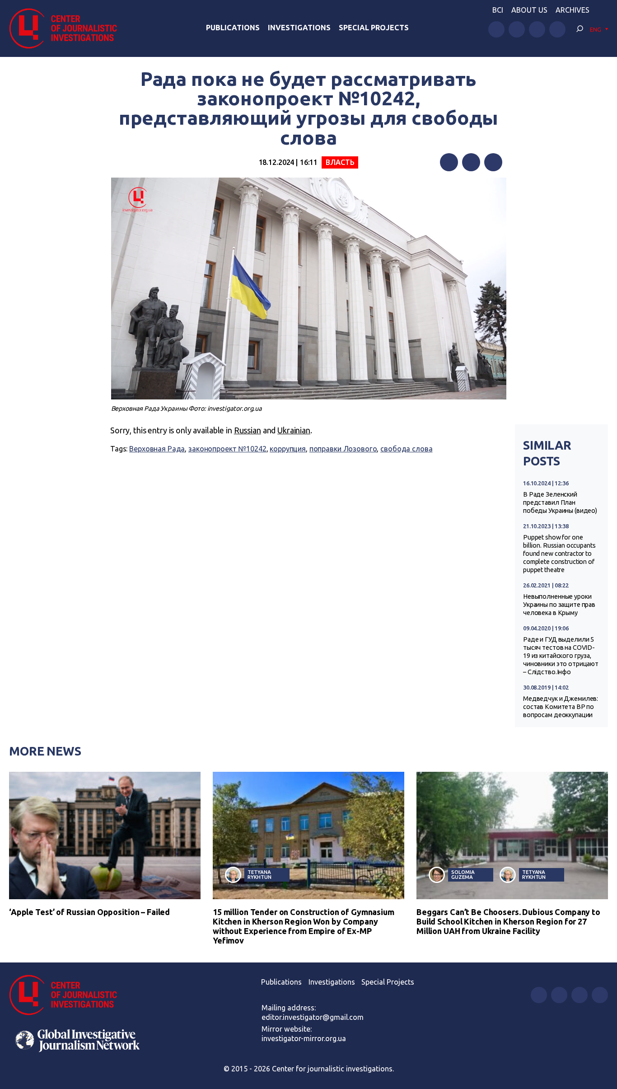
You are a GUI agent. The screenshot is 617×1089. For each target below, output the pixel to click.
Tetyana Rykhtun (259, 874)
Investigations (299, 27)
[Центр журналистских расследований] (67, 28)
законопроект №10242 (227, 449)
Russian (247, 430)
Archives (572, 10)
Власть (340, 162)
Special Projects (374, 27)
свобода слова (406, 449)
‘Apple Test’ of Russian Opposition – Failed (89, 911)
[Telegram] (493, 162)
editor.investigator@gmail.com (313, 1017)
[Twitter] (471, 162)
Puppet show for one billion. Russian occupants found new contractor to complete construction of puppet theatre (559, 553)
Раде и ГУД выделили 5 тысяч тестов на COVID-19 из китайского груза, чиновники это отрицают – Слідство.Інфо (560, 656)
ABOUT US (529, 10)
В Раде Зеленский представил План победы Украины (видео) (560, 502)
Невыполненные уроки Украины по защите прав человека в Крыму (559, 604)
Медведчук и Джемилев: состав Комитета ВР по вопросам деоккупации (560, 706)
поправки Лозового (343, 449)
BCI (497, 10)
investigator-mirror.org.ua (304, 1038)
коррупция (288, 449)
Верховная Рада (157, 449)
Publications (233, 27)
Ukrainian (293, 430)
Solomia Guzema (462, 874)
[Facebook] (449, 162)
